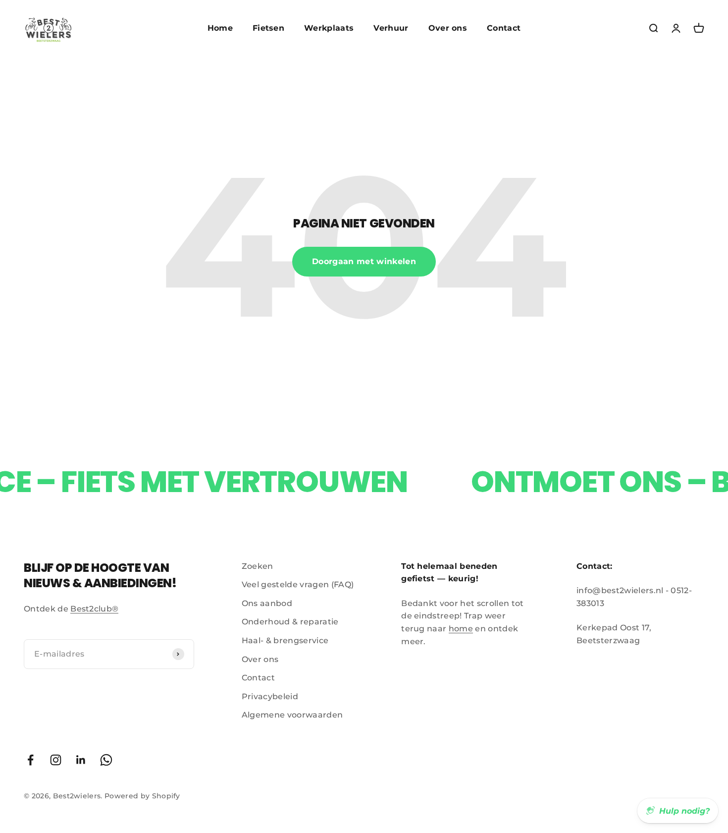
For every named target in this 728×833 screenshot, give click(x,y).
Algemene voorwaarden (292, 715)
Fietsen (268, 28)
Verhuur (390, 28)
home (461, 628)
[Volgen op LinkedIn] (81, 760)
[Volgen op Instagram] (55, 760)
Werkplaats (329, 28)
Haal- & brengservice (285, 640)
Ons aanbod (267, 603)
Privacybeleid (270, 696)
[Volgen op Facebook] (30, 760)
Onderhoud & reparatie (290, 621)
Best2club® (94, 608)
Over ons (448, 28)
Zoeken (257, 566)
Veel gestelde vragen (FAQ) (298, 584)
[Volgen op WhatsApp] (106, 760)
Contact (503, 28)
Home (220, 28)
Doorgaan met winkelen (364, 261)
